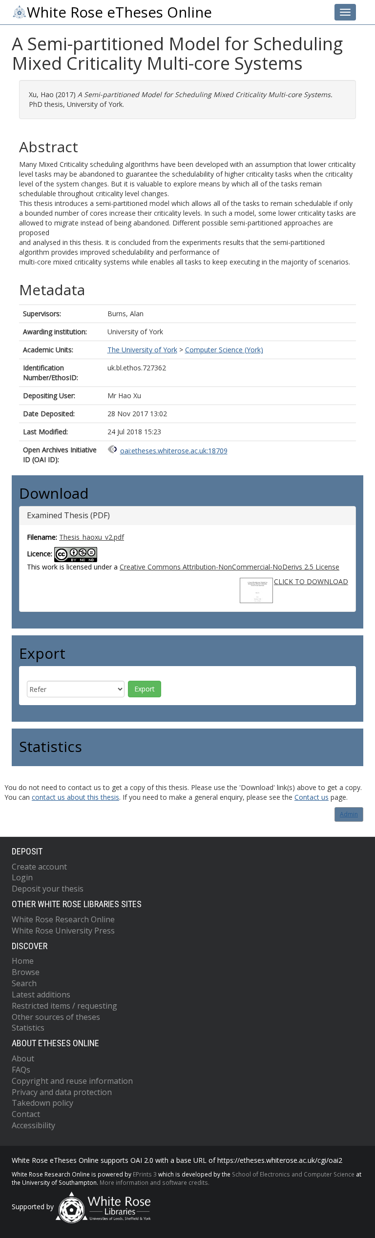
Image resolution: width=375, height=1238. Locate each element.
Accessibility (33, 1125)
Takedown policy (42, 1102)
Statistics (28, 1027)
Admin (349, 814)
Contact (26, 1114)
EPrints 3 (145, 1174)
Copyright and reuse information (72, 1081)
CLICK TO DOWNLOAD (311, 581)
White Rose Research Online (63, 919)
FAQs (21, 1069)
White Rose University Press (63, 930)
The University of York (142, 349)
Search (24, 983)
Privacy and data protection (62, 1092)
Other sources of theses (56, 1017)
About (23, 1058)
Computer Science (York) (224, 349)
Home (23, 960)
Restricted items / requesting (64, 1005)
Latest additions (41, 994)
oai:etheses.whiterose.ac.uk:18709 (174, 450)
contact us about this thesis (75, 797)
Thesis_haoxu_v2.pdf (91, 537)
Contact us (311, 797)
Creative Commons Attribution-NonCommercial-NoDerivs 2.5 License (229, 566)
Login (22, 877)
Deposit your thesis (47, 888)
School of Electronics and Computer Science (293, 1174)
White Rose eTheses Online (119, 12)
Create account (39, 866)
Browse (26, 972)
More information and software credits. (154, 1182)
